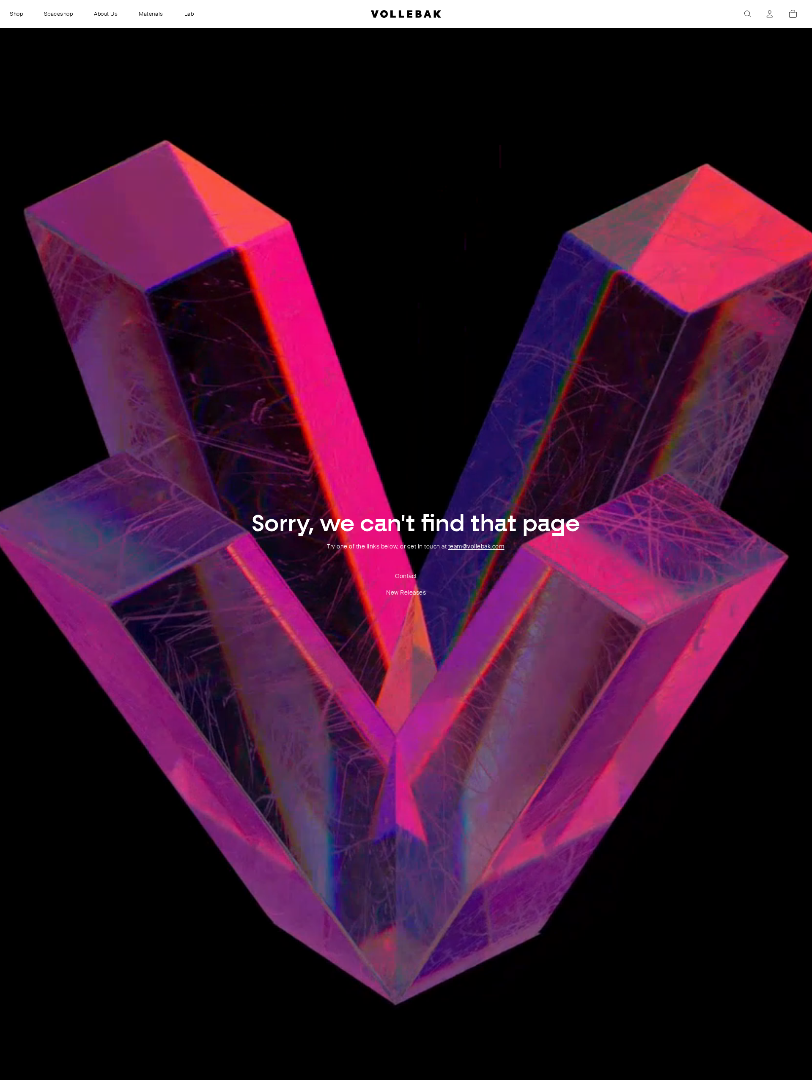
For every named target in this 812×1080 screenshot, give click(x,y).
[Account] (769, 14)
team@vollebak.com (476, 546)
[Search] (747, 14)
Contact (406, 576)
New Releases (406, 592)
